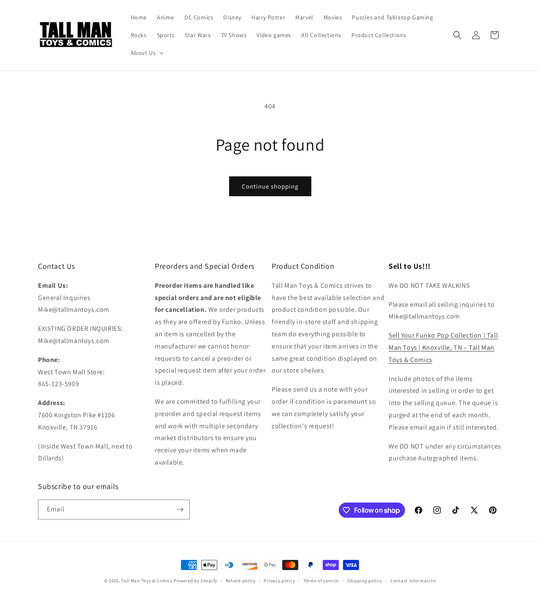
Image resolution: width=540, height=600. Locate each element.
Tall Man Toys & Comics (147, 581)
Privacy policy (279, 581)
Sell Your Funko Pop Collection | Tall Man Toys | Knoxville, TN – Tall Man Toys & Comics (443, 347)
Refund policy (241, 581)
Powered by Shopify (195, 581)
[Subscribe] (180, 509)
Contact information (413, 581)
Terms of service (321, 581)
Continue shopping (270, 186)
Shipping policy (364, 581)
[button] (146, 53)
